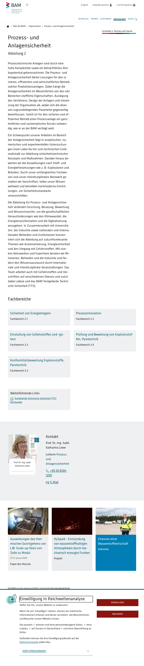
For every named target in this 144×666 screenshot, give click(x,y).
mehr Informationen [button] (34, 651)
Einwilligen (117, 602)
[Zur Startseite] (17, 7)
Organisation (35, 26)
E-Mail (54, 482)
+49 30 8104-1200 (56, 473)
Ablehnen (117, 614)
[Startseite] (8, 26)
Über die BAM (19, 26)
